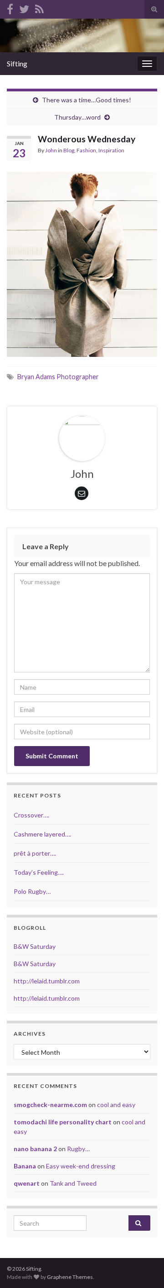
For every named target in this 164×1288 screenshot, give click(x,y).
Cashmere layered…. (42, 834)
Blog (68, 150)
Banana (25, 1166)
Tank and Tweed (73, 1183)
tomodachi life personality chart (63, 1122)
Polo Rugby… (32, 891)
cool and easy (116, 1104)
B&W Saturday (35, 946)
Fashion (86, 150)
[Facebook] (10, 7)
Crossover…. (31, 815)
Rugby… (78, 1149)
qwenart (27, 1183)
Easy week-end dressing (80, 1166)
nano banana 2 (35, 1149)
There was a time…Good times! (86, 100)
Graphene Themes (70, 1276)
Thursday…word (77, 117)
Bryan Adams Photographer (58, 377)
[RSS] (39, 7)
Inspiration (111, 150)
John (51, 150)
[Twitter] (24, 7)
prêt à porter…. (35, 853)
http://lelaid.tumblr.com (47, 981)
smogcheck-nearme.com (50, 1104)
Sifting (17, 63)
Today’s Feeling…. (39, 872)
